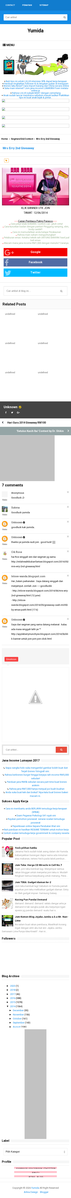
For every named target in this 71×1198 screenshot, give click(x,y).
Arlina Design (31, 1192)
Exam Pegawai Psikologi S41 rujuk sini (36, 815)
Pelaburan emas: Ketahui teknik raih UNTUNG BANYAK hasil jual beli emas (36, 239)
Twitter (35, 272)
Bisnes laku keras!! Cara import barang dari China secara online (36, 85)
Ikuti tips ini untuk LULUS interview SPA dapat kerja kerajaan (36, 81)
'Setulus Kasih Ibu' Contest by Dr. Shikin (40, 431)
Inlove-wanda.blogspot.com (28, 576)
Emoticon (11, 659)
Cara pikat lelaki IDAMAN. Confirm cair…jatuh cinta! (37, 223)
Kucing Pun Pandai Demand (31, 899)
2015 (13, 1002)
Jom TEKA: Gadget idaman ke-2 (33, 882)
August (17, 1026)
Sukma (15, 507)
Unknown (10, 407)
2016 (13, 998)
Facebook (35, 262)
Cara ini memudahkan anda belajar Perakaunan (37, 232)
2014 (13, 1006)
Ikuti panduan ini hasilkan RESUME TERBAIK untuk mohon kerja (36, 829)
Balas (4, 500)
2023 (13, 986)
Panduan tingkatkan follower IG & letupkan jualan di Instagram (36, 83)
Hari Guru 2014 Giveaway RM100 (26, 422)
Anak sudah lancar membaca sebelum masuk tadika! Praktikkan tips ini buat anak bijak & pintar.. (36, 96)
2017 (13, 994)
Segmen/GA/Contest (22, 139)
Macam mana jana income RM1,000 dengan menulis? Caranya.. (37, 243)
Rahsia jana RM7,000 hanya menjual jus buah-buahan (36, 788)
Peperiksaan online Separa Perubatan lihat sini (36, 826)
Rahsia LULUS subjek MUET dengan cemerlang (36, 93)
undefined (10, 314)
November (18, 1014)
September (19, 1022)
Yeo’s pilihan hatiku (26, 847)
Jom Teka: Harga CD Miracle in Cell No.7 (38, 865)
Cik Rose (16, 552)
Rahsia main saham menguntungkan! (36, 234)
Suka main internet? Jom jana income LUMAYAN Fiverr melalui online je (36, 89)
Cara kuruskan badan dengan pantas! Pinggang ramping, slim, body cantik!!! (36, 228)
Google (36, 252)
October (17, 1018)
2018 (13, 990)
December (18, 1010)
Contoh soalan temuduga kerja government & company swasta (36, 833)
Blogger (44, 1192)
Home (4, 139)
